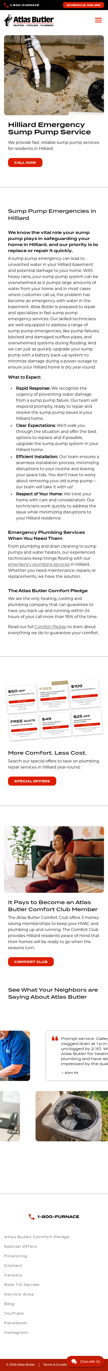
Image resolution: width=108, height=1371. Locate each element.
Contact (13, 1265)
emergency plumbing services (39, 565)
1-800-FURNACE (24, 5)
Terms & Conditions (58, 1364)
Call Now (25, 162)
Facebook (15, 1322)
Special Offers (32, 781)
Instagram (16, 1332)
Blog (9, 1303)
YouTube (14, 1313)
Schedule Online (84, 5)
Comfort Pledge (50, 627)
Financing (15, 1256)
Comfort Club (30, 962)
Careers (13, 1275)
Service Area (19, 1294)
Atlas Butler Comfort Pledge (37, 1236)
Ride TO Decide (22, 1284)
